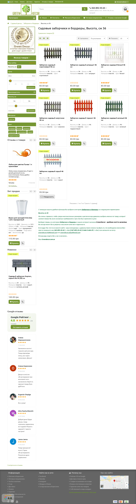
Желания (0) (59, 1)
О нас (16, 2)
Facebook (42, 476)
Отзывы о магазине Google (117, 18)
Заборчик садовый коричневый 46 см (47, 66)
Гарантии (37, 2)
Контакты (55, 18)
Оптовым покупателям (94, 18)
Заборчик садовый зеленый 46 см (114, 119)
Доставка (29, 2)
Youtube (42, 479)
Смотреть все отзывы (15, 465)
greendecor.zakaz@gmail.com (70, 232)
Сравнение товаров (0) (46, 33)
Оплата (22, 2)
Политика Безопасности (17, 494)
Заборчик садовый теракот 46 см (83, 119)
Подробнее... (13, 186)
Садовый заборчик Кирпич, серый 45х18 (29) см (20, 277)
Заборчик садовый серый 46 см (51, 172)
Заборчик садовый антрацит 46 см (83, 66)
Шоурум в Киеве (45, 484)
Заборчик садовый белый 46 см (113, 66)
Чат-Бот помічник (15, 481)
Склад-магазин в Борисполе (49, 486)
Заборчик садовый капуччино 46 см (51, 119)
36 (19, 67)
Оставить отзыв (20, 327)
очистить (32, 63)
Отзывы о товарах (47, 2)
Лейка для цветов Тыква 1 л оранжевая (20, 165)
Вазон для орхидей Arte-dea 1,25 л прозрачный (20, 219)
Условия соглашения (16, 497)
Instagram (42, 481)
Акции (44, 18)
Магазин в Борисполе (72, 18)
